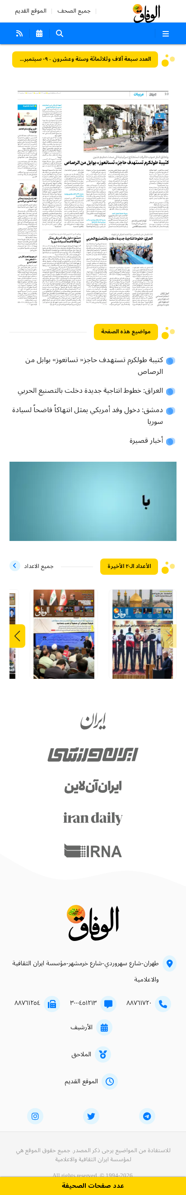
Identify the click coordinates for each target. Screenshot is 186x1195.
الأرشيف (81, 1027)
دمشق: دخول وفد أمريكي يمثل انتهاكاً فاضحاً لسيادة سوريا (87, 416)
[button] (17, 636)
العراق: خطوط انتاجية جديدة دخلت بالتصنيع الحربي (90, 391)
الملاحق (81, 1054)
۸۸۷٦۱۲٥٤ (27, 1003)
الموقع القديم (30, 11)
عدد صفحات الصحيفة (93, 1186)
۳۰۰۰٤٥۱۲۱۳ (83, 1003)
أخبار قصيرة (146, 441)
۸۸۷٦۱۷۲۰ (138, 1003)
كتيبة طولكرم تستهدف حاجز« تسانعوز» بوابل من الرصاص (94, 366)
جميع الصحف (74, 11)
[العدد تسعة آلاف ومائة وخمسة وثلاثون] (64, 638)
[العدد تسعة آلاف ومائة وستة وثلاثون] (143, 638)
